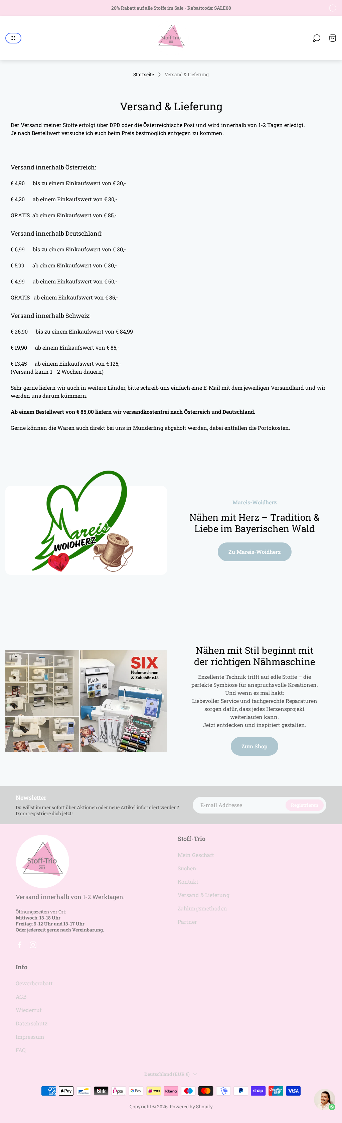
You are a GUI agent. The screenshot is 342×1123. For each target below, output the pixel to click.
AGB (21, 996)
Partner (187, 921)
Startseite (143, 75)
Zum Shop (254, 746)
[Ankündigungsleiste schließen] (333, 8)
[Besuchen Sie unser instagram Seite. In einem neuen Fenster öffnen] (33, 945)
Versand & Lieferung (203, 894)
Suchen (187, 868)
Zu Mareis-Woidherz (254, 551)
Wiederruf (29, 1009)
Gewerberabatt (34, 983)
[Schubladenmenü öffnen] (13, 38)
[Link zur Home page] (42, 861)
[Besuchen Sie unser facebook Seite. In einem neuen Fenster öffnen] (20, 945)
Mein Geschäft (196, 854)
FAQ (21, 1049)
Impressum (30, 1036)
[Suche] (316, 38)
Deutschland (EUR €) (167, 1074)
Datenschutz (31, 1023)
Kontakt (188, 881)
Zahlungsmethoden (202, 908)
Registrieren (304, 805)
